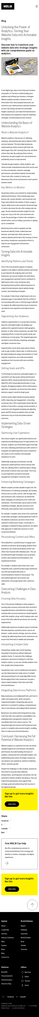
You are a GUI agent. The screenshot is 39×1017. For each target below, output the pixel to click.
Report (23, 926)
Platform (4, 967)
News (3, 949)
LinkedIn (4, 829)
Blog (3, 20)
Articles (23, 945)
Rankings (24, 930)
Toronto (27, 981)
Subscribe (12, 804)
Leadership (5, 930)
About (3, 926)
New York (28, 972)
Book (22, 942)
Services (4, 934)
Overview (24, 949)
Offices (23, 967)
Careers (4, 945)
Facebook (5, 821)
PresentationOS (6, 976)
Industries (24, 934)
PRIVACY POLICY (5, 1008)
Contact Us (5, 957)
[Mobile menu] (37, 6)
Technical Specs (6, 980)
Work (3, 942)
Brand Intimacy (27, 921)
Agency (4, 921)
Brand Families (26, 938)
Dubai (27, 977)
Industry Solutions (7, 938)
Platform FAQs (6, 984)
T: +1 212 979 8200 (32, 1006)
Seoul (27, 985)
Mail (3, 833)
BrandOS (4, 972)
